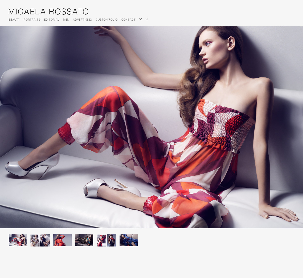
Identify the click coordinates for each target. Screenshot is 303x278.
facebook (147, 19)
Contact (128, 20)
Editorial (52, 20)
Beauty (14, 20)
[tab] (19, 243)
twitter (140, 19)
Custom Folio (107, 20)
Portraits (32, 20)
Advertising (82, 20)
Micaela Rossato (48, 11)
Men (66, 20)
